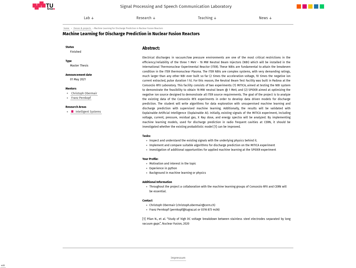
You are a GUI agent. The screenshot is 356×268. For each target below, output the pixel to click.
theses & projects (82, 28)
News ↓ (265, 18)
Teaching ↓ (207, 18)
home (66, 28)
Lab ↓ (89, 18)
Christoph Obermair (84, 93)
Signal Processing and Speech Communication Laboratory (176, 6)
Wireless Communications (322, 7)
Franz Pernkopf (81, 98)
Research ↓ (146, 18)
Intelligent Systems (304, 7)
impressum (178, 258)
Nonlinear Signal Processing (310, 7)
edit (3, 265)
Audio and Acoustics (299, 7)
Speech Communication (316, 7)
